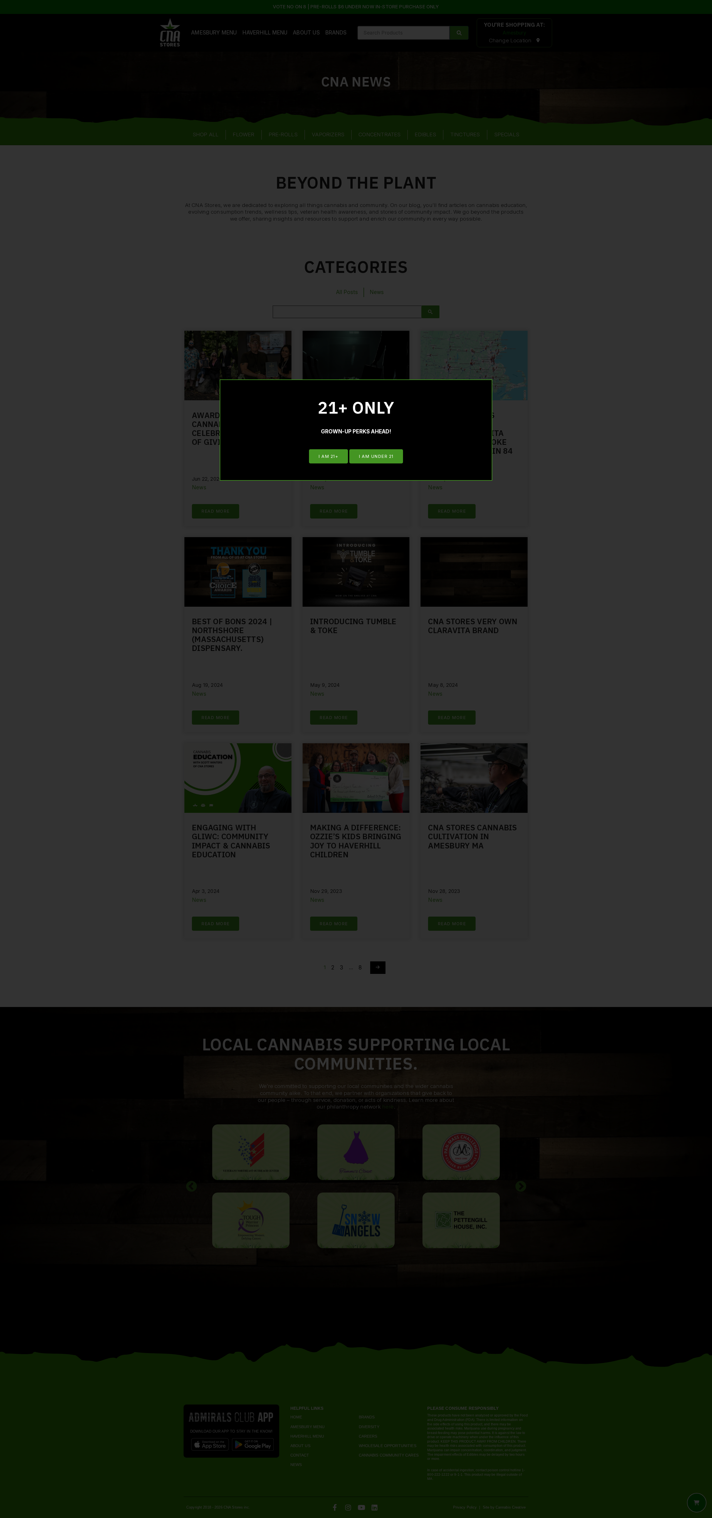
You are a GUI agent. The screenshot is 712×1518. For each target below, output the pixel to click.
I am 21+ (328, 456)
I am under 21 (376, 456)
